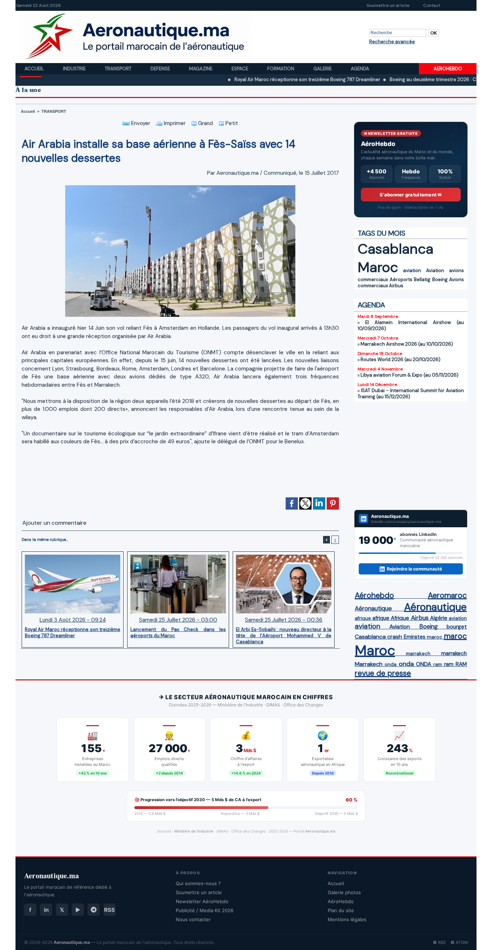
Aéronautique (373, 608)
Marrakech (369, 664)
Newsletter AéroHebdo (202, 901)
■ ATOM (459, 942)
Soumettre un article (388, 5)
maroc (434, 637)
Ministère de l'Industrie (193, 831)
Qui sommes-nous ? (198, 883)
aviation (412, 270)
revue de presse (383, 673)
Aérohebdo (374, 595)
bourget (457, 626)
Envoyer (140, 123)
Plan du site (341, 910)
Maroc (378, 267)
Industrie (75, 69)
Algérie (438, 618)
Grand (205, 123)
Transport (119, 69)
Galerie (323, 69)
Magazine (201, 69)
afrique (363, 618)
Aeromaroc (447, 595)
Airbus (396, 286)
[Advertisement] (180, 474)
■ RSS (439, 942)
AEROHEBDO (448, 69)
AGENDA (371, 305)
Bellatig (422, 279)
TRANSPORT (53, 111)
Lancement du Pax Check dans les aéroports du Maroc (178, 632)
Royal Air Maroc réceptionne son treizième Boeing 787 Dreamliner (276, 79)
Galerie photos (344, 892)
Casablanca (395, 249)
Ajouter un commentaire (54, 523)
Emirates (414, 636)
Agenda (360, 69)
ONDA (423, 664)
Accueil (34, 69)
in (46, 909)
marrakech (418, 654)
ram (437, 664)
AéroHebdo (341, 901)
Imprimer (173, 123)
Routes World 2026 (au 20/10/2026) (400, 359)
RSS (109, 909)
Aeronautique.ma (320, 831)
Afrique (400, 618)
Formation (281, 69)
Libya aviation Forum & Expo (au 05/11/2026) (410, 375)
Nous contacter (193, 919)
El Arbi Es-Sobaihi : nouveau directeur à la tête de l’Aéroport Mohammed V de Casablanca (283, 635)
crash (394, 636)
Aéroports (401, 279)
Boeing (440, 279)
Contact (431, 5)
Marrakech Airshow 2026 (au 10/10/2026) (407, 344)
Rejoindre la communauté (414, 569)
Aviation (435, 270)
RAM (461, 664)
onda (391, 664)
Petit (231, 123)
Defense (161, 69)
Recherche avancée (392, 42)
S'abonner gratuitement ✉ (411, 194)
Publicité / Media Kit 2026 (204, 910)
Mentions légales (347, 919)
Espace (240, 69)
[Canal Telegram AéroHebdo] (94, 910)
